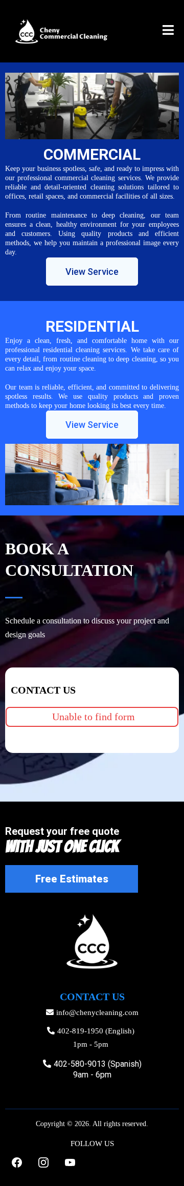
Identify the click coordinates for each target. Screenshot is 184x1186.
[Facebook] (17, 1162)
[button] (168, 31)
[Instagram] (43, 1162)
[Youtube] (70, 1162)
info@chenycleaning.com (97, 1012)
